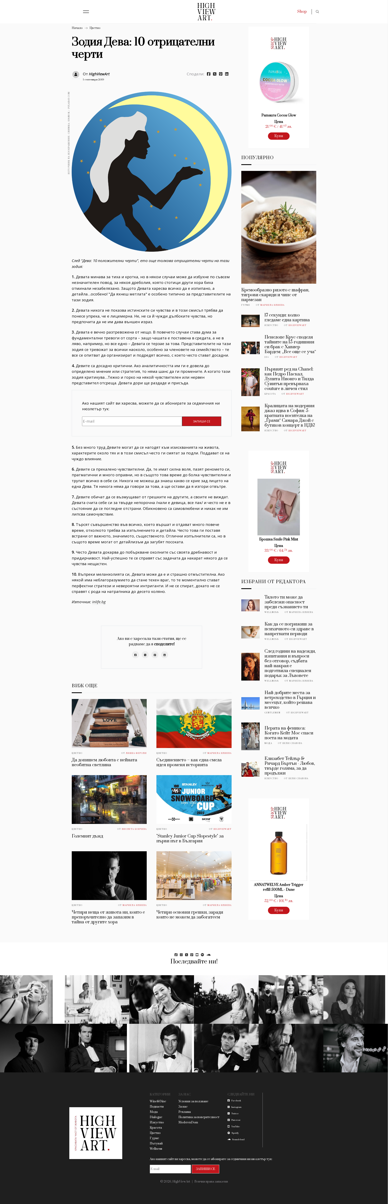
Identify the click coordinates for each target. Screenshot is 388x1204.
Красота (270, 394)
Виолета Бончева (134, 829)
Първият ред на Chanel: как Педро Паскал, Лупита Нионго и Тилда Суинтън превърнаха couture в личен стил (289, 379)
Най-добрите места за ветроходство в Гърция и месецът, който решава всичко (290, 700)
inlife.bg (99, 601)
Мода (268, 743)
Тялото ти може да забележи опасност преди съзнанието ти (286, 602)
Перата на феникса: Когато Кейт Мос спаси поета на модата (289, 733)
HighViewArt (99, 74)
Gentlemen (272, 713)
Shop (302, 11)
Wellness (272, 612)
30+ (267, 357)
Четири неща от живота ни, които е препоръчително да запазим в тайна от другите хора (108, 917)
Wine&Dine (158, 1101)
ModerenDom (188, 1122)
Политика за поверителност (198, 1117)
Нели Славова (292, 743)
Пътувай (156, 1143)
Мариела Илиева (220, 753)
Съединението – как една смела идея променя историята (189, 762)
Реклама (184, 1112)
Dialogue (156, 1117)
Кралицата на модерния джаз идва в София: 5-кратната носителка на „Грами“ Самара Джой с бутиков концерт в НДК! (290, 415)
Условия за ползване (193, 1101)
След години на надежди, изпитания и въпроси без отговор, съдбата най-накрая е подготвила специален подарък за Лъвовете (290, 663)
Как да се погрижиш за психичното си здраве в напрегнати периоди (289, 629)
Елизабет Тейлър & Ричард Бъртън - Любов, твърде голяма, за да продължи (290, 766)
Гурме (245, 305)
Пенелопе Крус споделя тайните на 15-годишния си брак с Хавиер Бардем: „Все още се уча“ (290, 345)
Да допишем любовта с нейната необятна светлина (104, 762)
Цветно (95, 28)
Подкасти (157, 1107)
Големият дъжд (87, 836)
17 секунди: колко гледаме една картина (287, 317)
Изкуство (271, 325)
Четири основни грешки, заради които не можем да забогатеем (189, 915)
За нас (183, 1107)
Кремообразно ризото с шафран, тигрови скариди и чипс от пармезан (275, 295)
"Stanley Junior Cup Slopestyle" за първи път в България (190, 838)
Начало (77, 28)
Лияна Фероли (136, 753)
